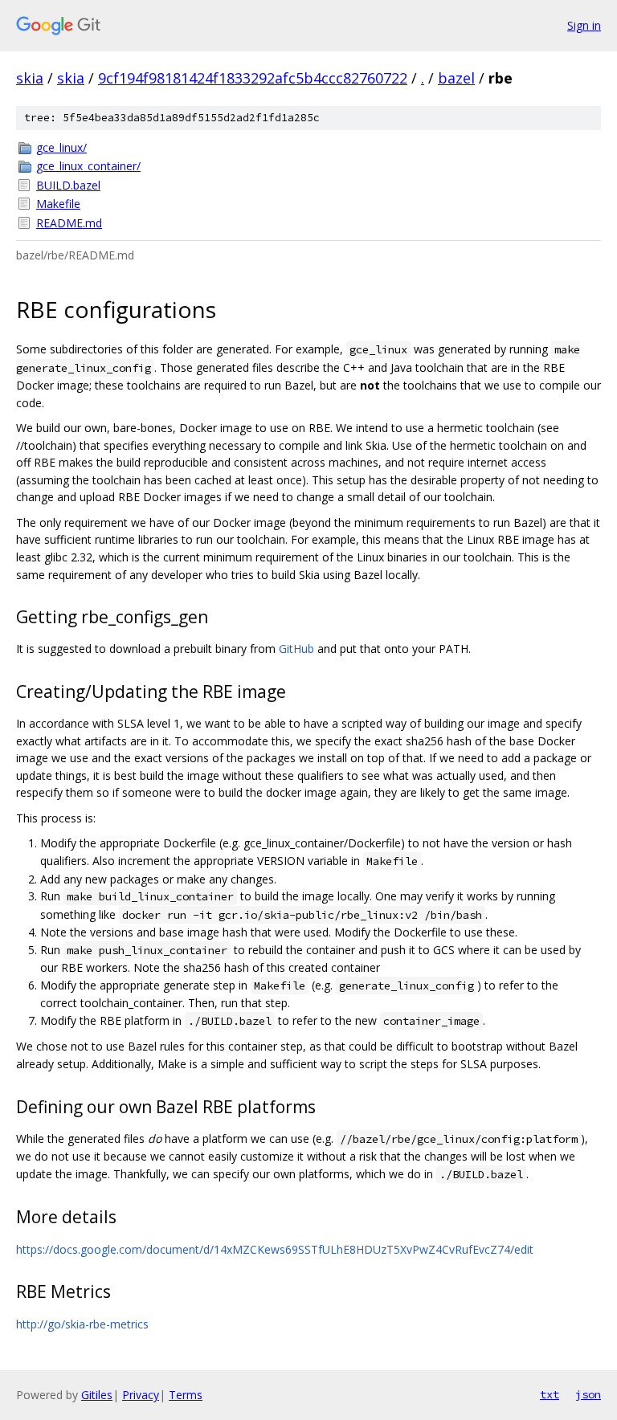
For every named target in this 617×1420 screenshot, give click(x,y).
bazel (456, 78)
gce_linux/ (61, 147)
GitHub (296, 648)
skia (29, 78)
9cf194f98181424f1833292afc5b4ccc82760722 (252, 78)
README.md (69, 223)
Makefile (58, 203)
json (588, 1394)
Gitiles (96, 1394)
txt (549, 1394)
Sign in (584, 25)
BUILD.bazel (68, 185)
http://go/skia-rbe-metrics (82, 1324)
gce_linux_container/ (88, 165)
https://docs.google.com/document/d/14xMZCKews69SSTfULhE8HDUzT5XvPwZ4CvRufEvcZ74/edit (274, 1249)
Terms (185, 1394)
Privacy (140, 1394)
